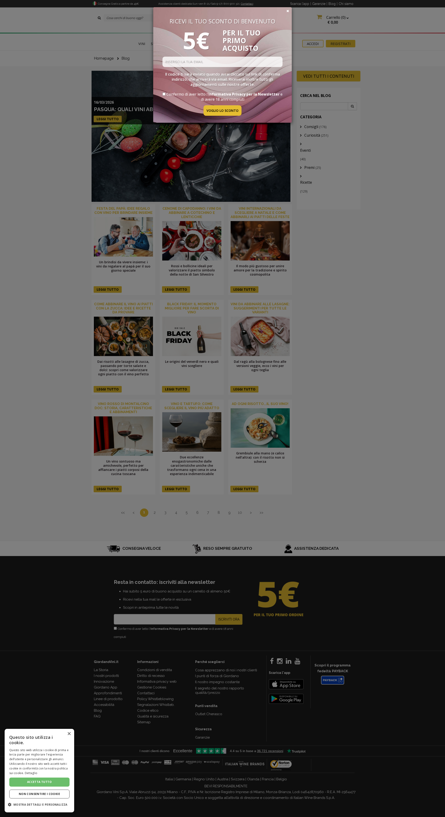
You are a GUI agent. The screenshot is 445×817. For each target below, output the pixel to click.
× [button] (69, 734)
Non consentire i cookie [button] (39, 794)
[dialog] (39, 770)
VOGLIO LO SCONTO (222, 110)
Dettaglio (31, 773)
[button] (39, 804)
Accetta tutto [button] (39, 782)
